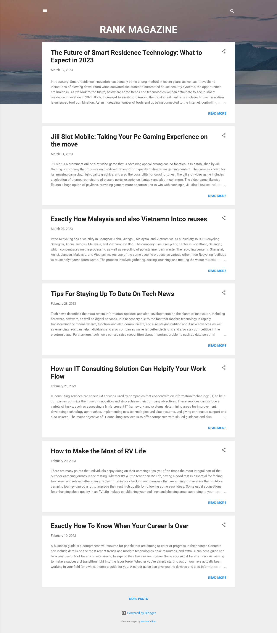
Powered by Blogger (141, 613)
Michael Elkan (148, 621)
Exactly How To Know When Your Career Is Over (119, 526)
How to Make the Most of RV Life (98, 451)
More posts (138, 598)
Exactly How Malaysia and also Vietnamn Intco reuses (129, 219)
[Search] (232, 11)
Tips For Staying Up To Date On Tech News (112, 294)
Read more (217, 114)
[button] (223, 52)
